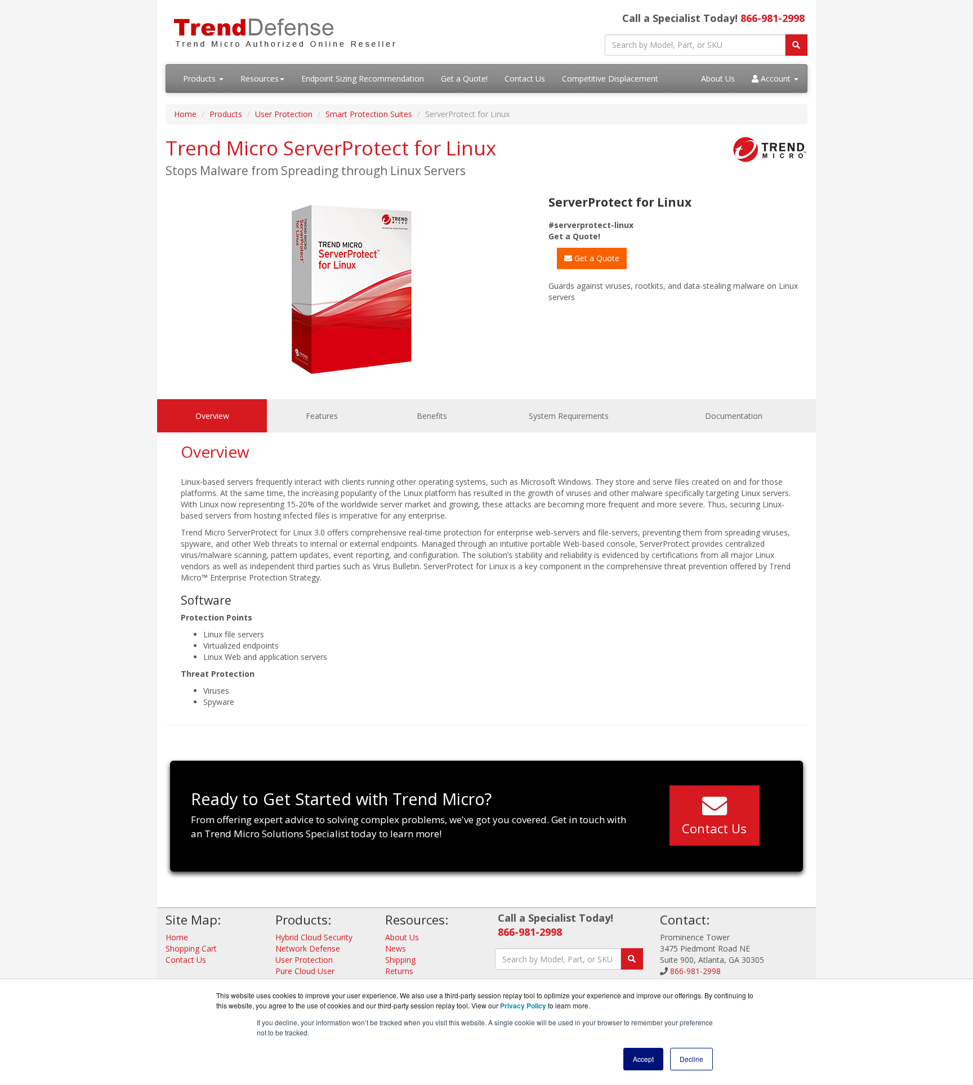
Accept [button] (643, 1059)
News (395, 948)
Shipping (400, 959)
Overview (212, 415)
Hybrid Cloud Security (313, 937)
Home (185, 114)
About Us (718, 78)
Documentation (733, 415)
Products (200, 78)
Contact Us (525, 78)
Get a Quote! (464, 78)
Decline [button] (691, 1059)
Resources (259, 78)
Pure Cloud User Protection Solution (310, 977)
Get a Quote (595, 258)
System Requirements (569, 415)
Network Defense (307, 948)
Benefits (432, 415)
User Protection (284, 114)
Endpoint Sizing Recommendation (362, 78)
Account (775, 78)
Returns (399, 971)
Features (322, 415)
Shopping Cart (191, 948)
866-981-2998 (772, 18)
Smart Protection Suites (368, 114)
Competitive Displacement (610, 78)
